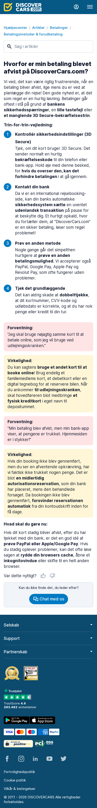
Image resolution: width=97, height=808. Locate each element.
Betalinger (59, 27)
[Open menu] (90, 7)
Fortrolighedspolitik (19, 771)
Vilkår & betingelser (19, 788)
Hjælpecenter (15, 27)
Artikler (38, 27)
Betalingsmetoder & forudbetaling (33, 34)
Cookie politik (15, 780)
